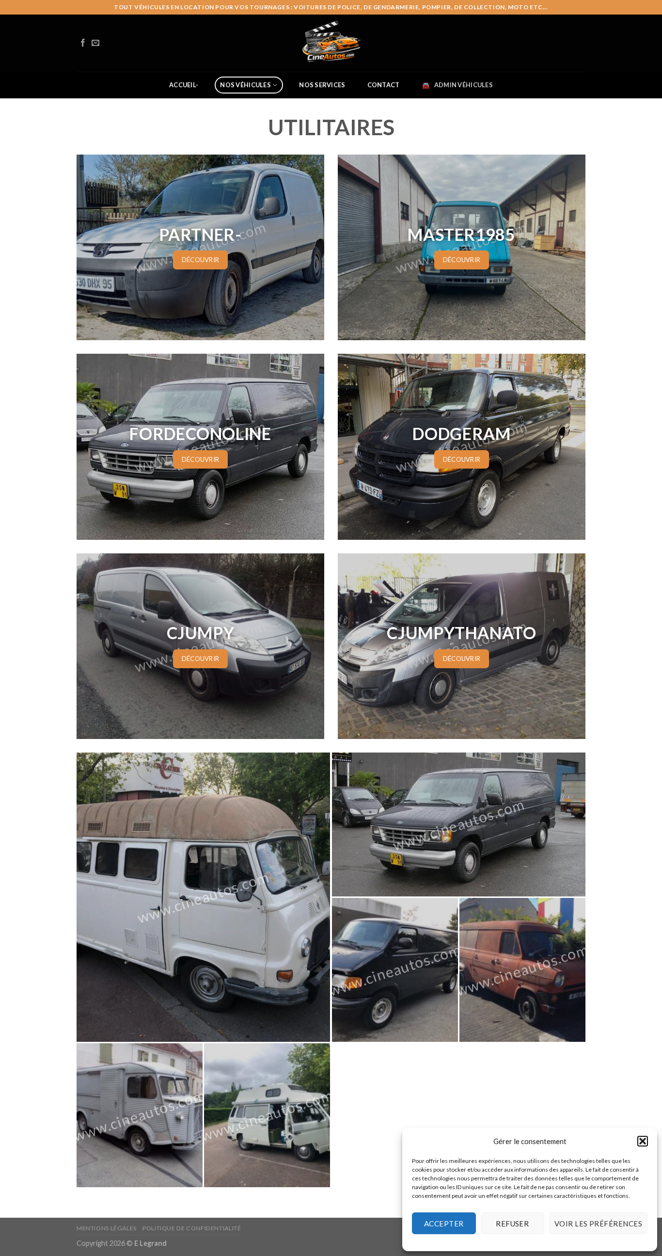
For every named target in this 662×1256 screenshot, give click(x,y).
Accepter (444, 1223)
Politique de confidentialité (191, 1228)
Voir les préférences (598, 1223)
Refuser (512, 1223)
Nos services (322, 85)
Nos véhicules (245, 85)
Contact (383, 85)
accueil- (183, 85)
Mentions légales (107, 1228)
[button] (642, 1141)
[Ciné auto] (331, 43)
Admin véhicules (463, 85)
